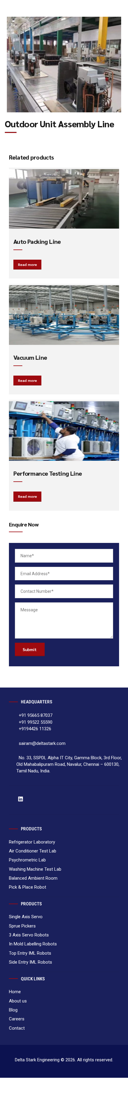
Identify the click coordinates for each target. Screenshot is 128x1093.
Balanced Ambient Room (33, 878)
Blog (13, 1010)
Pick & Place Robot (27, 887)
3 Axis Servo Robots (29, 935)
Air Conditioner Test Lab (32, 851)
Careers (19, 171)
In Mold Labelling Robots (33, 944)
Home (18, 111)
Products (20, 141)
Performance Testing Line (47, 473)
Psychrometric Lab (27, 860)
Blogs (17, 156)
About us (18, 1001)
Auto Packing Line (37, 241)
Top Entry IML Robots (30, 953)
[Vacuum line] (64, 315)
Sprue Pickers (22, 926)
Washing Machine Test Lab (35, 869)
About (18, 126)
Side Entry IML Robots (30, 962)
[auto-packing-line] (64, 199)
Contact (20, 186)
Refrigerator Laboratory (32, 842)
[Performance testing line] (64, 431)
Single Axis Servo (26, 916)
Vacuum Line (30, 357)
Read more (27, 264)
